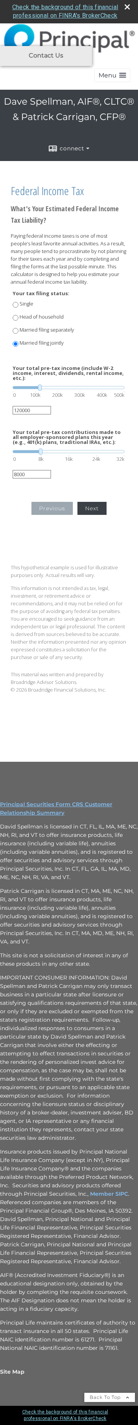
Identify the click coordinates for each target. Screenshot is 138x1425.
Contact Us (46, 55)
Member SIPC (109, 1193)
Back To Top (106, 1397)
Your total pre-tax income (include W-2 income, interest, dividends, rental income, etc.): (68, 373)
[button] (112, 75)
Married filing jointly (42, 342)
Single (26, 303)
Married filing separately (47, 329)
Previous (52, 508)
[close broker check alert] (127, 7)
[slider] (69, 387)
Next (92, 508)
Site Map (12, 1371)
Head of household (42, 316)
